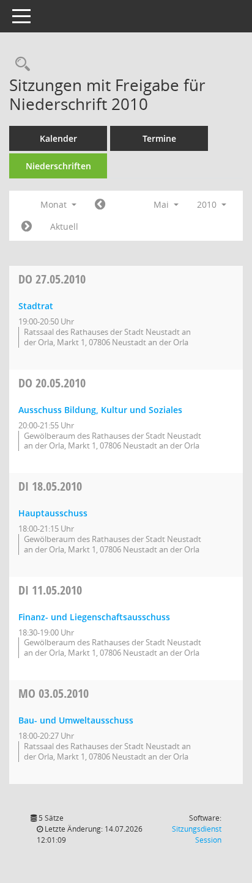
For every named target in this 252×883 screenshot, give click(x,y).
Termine (159, 138)
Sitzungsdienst (196, 834)
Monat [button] (54, 204)
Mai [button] (162, 204)
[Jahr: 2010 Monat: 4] (100, 205)
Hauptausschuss (52, 513)
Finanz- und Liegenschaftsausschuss (94, 617)
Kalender (58, 138)
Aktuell (64, 226)
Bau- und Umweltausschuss (75, 720)
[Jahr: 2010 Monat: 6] (26, 227)
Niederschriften (58, 166)
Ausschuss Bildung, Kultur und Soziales (100, 410)
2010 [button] (208, 204)
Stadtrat (35, 306)
